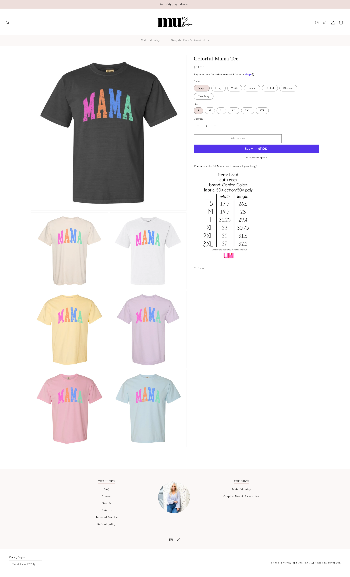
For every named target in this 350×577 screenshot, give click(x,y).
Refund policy (106, 524)
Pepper (202, 88)
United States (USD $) (23, 564)
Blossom (288, 88)
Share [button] (201, 268)
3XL (262, 110)
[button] (8, 23)
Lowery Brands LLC (295, 563)
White (234, 88)
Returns (107, 510)
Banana (252, 88)
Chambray (204, 96)
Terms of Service (107, 517)
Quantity (198, 118)
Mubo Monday (241, 489)
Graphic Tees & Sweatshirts (241, 496)
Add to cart (237, 138)
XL (234, 110)
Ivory (218, 88)
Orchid (270, 88)
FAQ (107, 489)
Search (106, 503)
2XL (247, 110)
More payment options (256, 157)
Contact (107, 496)
